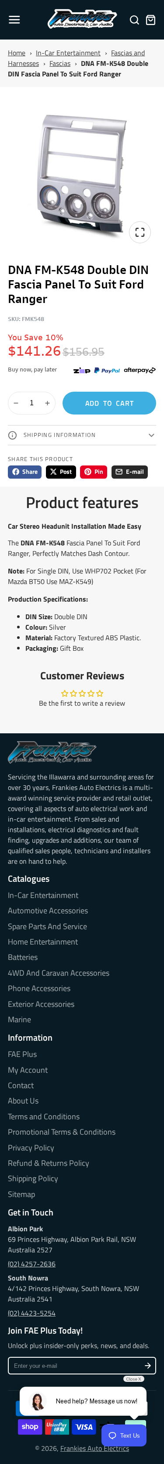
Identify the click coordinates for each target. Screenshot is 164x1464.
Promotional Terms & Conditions (61, 1132)
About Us (23, 1101)
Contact (21, 1085)
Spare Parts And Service (47, 926)
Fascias (59, 63)
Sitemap (21, 1194)
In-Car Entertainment (68, 52)
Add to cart (109, 403)
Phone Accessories (39, 988)
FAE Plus (22, 1054)
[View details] (52, 752)
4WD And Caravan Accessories (58, 973)
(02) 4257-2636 (32, 1263)
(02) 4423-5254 (32, 1313)
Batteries (23, 957)
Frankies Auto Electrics (94, 1448)
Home (16, 52)
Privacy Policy (31, 1148)
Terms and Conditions (44, 1116)
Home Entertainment (43, 942)
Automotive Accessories (48, 910)
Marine (19, 1019)
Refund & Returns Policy (48, 1163)
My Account (28, 1070)
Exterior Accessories (41, 1004)
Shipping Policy (33, 1178)
